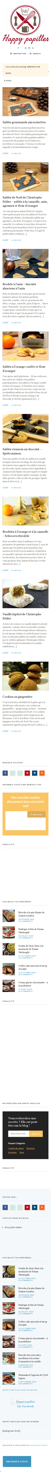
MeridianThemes (39, 1445)
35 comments (25, 921)
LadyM (5, 153)
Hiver (21, 1152)
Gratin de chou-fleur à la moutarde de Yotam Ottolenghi (30, 949)
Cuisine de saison (16, 1148)
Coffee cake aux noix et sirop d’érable (32, 967)
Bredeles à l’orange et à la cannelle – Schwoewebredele (25, 534)
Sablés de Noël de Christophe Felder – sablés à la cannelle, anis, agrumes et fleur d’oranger (25, 202)
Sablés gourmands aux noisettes (24, 122)
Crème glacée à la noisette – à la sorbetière (33, 984)
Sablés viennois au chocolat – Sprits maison (22, 451)
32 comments (25, 991)
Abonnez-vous (17, 1461)
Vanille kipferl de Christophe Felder (22, 616)
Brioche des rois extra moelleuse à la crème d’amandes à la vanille (29, 1358)
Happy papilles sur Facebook (20, 1390)
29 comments (25, 1367)
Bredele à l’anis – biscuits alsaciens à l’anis (19, 286)
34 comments (25, 974)
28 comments (25, 1384)
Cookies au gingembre (17, 697)
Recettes (30, 1148)
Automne (12, 1152)
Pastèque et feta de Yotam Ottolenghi (31, 931)
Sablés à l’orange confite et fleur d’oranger (24, 369)
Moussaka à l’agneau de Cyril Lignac (33, 1377)
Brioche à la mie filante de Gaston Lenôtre (31, 914)
